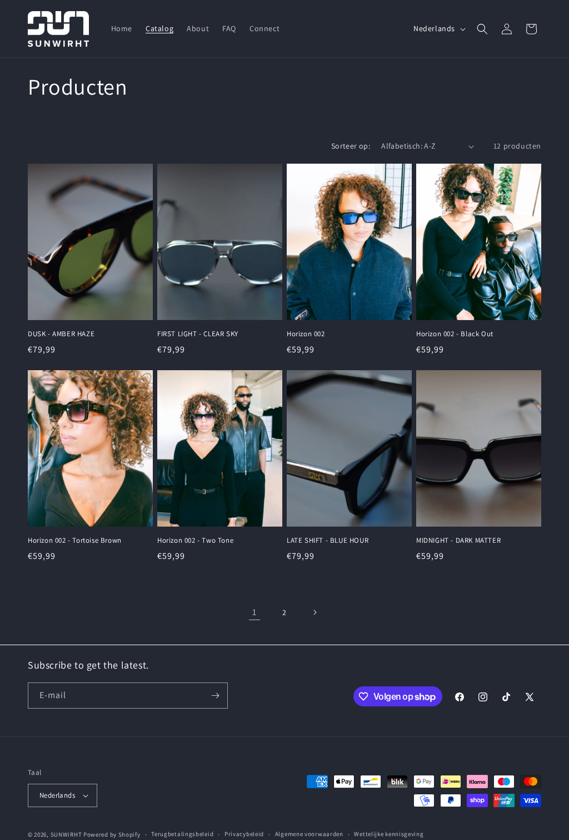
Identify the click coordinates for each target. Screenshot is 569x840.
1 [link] (254, 612)
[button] (482, 29)
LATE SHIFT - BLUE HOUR (327, 540)
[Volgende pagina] (314, 612)
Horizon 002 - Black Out (454, 334)
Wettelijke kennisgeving (388, 834)
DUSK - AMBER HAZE (61, 334)
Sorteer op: (350, 146)
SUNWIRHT (66, 834)
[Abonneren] (215, 695)
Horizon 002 (306, 334)
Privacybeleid (244, 834)
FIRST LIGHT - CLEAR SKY (197, 334)
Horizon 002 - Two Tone (195, 540)
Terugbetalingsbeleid (182, 834)
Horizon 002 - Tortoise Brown (75, 540)
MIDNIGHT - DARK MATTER (458, 540)
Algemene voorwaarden (309, 834)
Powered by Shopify (112, 834)
